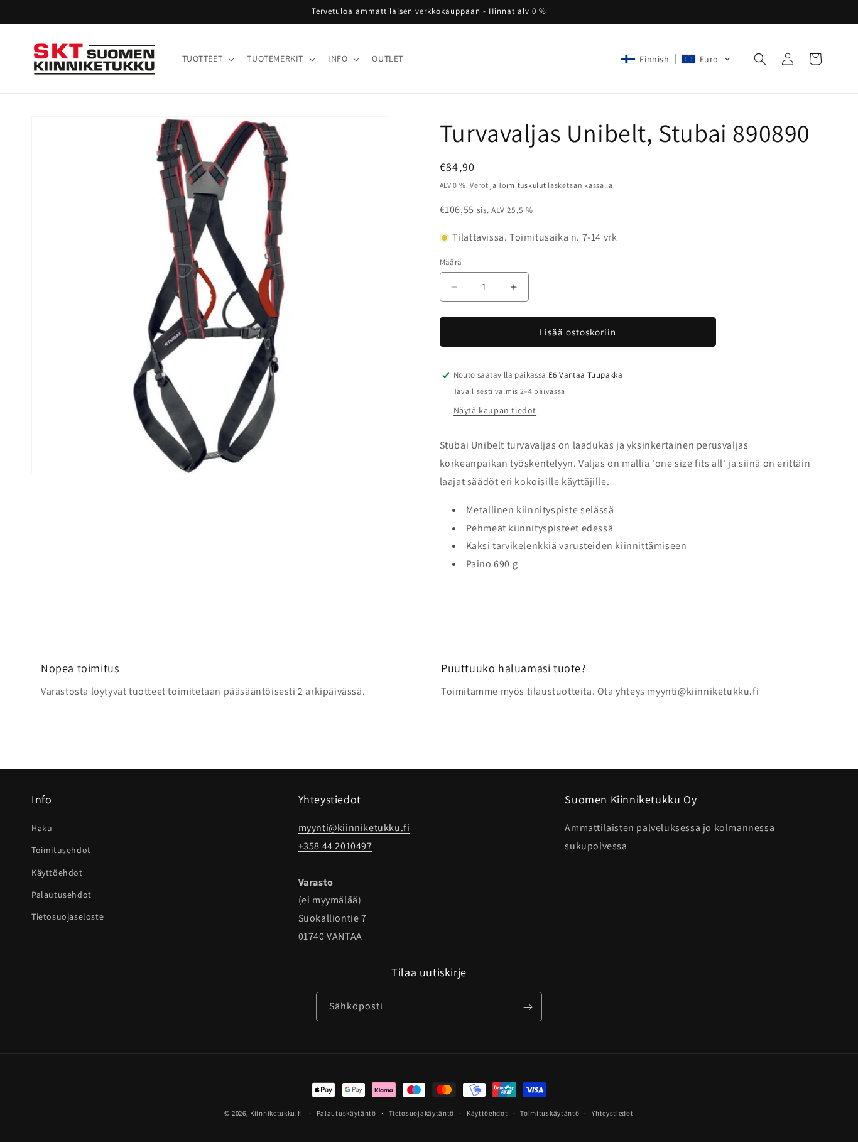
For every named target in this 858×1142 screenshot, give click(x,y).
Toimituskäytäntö (549, 1112)
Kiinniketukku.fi (276, 1113)
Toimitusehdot (61, 850)
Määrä (451, 262)
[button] (207, 58)
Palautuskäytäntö (346, 1112)
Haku (41, 828)
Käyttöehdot (57, 872)
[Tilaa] (527, 1007)
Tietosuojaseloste (67, 916)
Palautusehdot (61, 894)
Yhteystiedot (612, 1112)
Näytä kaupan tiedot (494, 410)
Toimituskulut (522, 185)
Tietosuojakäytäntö (422, 1112)
